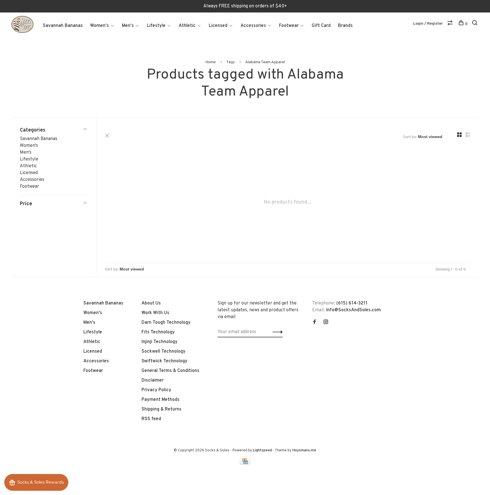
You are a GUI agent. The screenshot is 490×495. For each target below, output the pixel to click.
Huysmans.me (304, 450)
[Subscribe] (276, 332)
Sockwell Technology (163, 351)
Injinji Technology (159, 342)
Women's (99, 26)
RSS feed (151, 419)
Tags (230, 62)
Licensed (218, 26)
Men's (128, 26)
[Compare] (450, 24)
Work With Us (155, 313)
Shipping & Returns (161, 409)
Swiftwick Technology (164, 361)
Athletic (187, 26)
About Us (151, 303)
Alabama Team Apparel (265, 62)
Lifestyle (156, 26)
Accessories (253, 26)
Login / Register (428, 23)
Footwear (289, 26)
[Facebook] (314, 322)
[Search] (475, 24)
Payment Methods (160, 400)
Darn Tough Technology (166, 322)
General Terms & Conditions (170, 371)
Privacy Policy (156, 390)
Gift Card (321, 26)
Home (210, 62)
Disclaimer (152, 380)
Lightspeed (262, 450)
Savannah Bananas (63, 26)
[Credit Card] (245, 463)
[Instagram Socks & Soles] (326, 322)
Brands (345, 26)
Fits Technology (158, 332)
